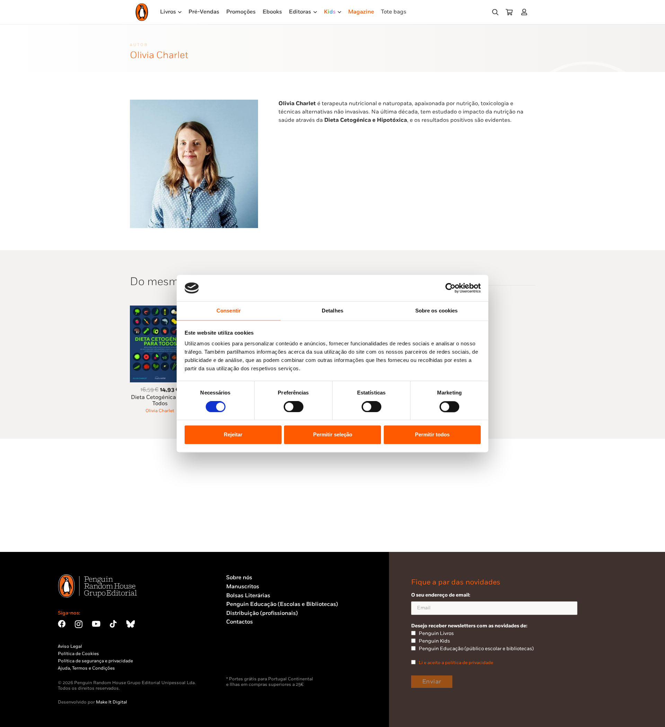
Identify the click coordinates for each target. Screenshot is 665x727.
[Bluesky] (130, 624)
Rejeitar (233, 435)
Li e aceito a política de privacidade (456, 662)
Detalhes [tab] (332, 311)
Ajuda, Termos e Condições (86, 668)
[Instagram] (78, 624)
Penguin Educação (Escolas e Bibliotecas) (282, 604)
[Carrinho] (509, 12)
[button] (495, 12)
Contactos (239, 622)
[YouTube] (96, 624)
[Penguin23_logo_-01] (142, 12)
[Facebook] (61, 624)
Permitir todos (432, 435)
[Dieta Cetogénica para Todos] (160, 309)
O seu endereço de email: (440, 595)
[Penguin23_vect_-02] (247, 658)
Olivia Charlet (159, 411)
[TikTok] (113, 624)
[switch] (293, 406)
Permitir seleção (332, 435)
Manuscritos (242, 586)
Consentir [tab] (228, 311)
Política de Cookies (78, 653)
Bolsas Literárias (248, 595)
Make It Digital (111, 702)
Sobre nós (239, 577)
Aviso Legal (70, 646)
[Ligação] (525, 12)
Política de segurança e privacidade (95, 661)
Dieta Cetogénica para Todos (160, 400)
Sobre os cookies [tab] (436, 311)
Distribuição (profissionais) (262, 613)
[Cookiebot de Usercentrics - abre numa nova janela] (450, 288)
